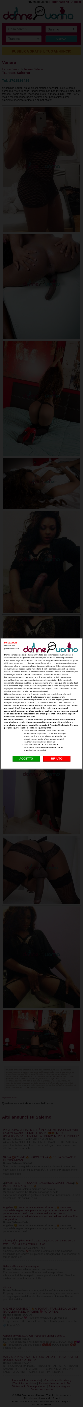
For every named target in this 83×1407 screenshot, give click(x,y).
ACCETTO (26, 758)
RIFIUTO (56, 758)
